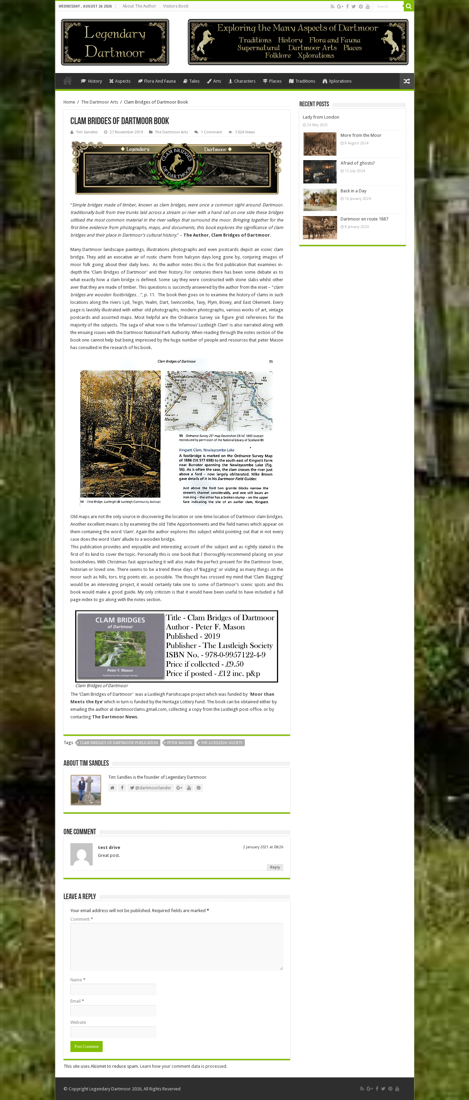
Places (275, 81)
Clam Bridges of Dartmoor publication (119, 743)
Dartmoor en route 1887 (364, 219)
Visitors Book (175, 6)
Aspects (122, 81)
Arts (217, 81)
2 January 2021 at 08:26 (263, 847)
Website (78, 1022)
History (95, 81)
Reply (275, 867)
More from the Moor (361, 135)
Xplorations (340, 81)
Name (77, 979)
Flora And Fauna (160, 81)
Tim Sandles (87, 132)
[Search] (409, 6)
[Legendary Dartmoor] (115, 41)
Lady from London (321, 117)
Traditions (305, 81)
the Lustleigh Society (221, 743)
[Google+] (340, 6)
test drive (109, 847)
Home (68, 80)
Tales (194, 81)
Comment (81, 919)
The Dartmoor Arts (99, 102)
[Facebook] (347, 6)
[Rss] (332, 6)
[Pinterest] (361, 6)
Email (77, 1001)
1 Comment (211, 132)
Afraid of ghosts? (358, 163)
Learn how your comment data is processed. (183, 1066)
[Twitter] (354, 6)
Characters (244, 81)
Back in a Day (353, 190)
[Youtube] (367, 6)
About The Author (139, 6)
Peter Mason (179, 743)
